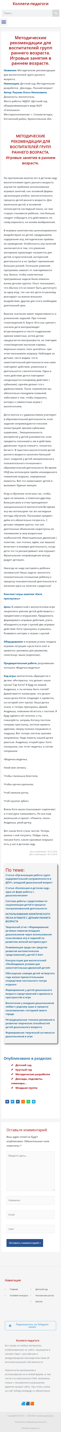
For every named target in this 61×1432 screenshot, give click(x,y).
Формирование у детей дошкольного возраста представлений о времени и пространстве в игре (29, 993)
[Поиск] (55, 13)
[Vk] (28, 1403)
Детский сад (23, 1065)
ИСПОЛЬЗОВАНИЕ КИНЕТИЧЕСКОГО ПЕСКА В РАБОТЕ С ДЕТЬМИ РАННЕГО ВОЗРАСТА (28, 917)
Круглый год (23, 1069)
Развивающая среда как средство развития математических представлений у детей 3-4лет (26, 951)
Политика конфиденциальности (31, 1421)
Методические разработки (32, 1074)
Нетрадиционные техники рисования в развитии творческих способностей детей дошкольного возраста (30, 1023)
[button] (3, 22)
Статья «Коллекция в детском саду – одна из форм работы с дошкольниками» (28, 891)
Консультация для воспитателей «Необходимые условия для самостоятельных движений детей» (28, 964)
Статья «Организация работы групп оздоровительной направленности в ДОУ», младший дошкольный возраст (29, 878)
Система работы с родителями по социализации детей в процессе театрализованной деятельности (26, 904)
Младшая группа (26, 1087)
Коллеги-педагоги (30, 3)
